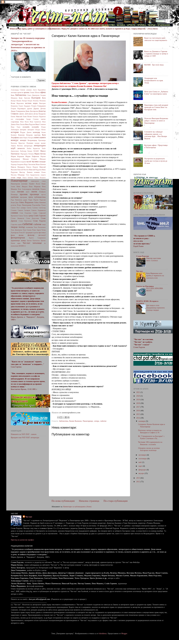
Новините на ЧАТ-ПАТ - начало (23, 434)
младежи (23, 161)
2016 (138, 410)
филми (21, 235)
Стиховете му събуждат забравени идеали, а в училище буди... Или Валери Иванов (155, 135)
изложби (35, 127)
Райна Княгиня (40, 202)
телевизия (29, 227)
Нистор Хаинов (25, 172)
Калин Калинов (75, 421)
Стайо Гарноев (40, 216)
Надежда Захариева (17, 164)
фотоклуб (42, 235)
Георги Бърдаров (24, 106)
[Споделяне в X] (63, 417)
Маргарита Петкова (27, 154)
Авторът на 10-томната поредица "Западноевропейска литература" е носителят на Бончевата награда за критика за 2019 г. (28, 44)
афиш (43, 92)
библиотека (63, 421)
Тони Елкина (27, 230)
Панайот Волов (34, 184)
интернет (31, 130)
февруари (143, 470)
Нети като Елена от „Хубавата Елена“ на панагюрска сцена (156, 93)
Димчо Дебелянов (26, 114)
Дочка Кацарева (39, 114)
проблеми (15, 197)
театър (21, 227)
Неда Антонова (29, 164)
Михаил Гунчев (30, 159)
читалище (37, 243)
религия (13, 205)
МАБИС (36, 151)
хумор (23, 240)
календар (36, 132)
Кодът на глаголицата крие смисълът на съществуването (155, 39)
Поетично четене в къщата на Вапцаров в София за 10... (149, 431)
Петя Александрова (24, 189)
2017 (138, 407)
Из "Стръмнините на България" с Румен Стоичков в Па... (151, 437)
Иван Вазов (24, 122)
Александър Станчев (18, 90)
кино (21, 138)
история (15, 132)
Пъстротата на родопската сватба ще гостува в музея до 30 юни (155, 161)
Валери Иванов (16, 101)
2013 (138, 478)
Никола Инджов (32, 167)
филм (13, 235)
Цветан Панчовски (33, 240)
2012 (138, 482)
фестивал (42, 233)
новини (37, 172)
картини (37, 135)
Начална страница (89, 500)
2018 (138, 403)
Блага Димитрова (34, 95)
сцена (20, 224)
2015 (138, 414)
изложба (26, 127)
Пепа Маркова (34, 186)
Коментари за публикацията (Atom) (77, 507)
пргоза (43, 194)
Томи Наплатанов (40, 227)
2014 (138, 418)
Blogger (124, 633)
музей (28, 162)
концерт (23, 140)
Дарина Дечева (39, 109)
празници (34, 194)
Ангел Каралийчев (39, 90)
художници (15, 240)
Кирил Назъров (28, 137)
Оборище (21, 175)
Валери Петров (27, 101)
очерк (19, 177)
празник (24, 194)
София (35, 213)
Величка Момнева (39, 101)
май (140, 462)
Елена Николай (16, 116)
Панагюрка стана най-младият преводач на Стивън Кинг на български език (156, 107)
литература (28, 146)
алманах (29, 90)
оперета (43, 175)
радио (25, 200)
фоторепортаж (18, 237)
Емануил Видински (39, 116)
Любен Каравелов (33, 148)
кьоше (43, 143)
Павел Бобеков (28, 177)
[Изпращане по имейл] (58, 417)
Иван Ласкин (20, 124)
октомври (143, 455)
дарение (29, 108)
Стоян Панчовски (25, 221)
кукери (37, 143)
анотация (14, 92)
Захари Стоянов (32, 119)
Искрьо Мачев (40, 129)
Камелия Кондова (25, 135)
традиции (29, 233)
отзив (13, 177)
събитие (103, 421)
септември (143, 458)
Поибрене (42, 192)
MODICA (22, 246)
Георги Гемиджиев (38, 106)
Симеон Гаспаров (24, 210)
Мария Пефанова (32, 156)
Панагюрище (88, 421)
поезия (20, 191)
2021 (138, 392)
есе (12, 119)
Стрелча (14, 224)
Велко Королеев (17, 103)
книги (43, 137)
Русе (18, 208)
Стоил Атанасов (17, 218)
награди (42, 162)
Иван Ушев (15, 127)
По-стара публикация (116, 500)
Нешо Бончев (41, 164)
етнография (19, 119)
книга (37, 137)
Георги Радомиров (18, 109)
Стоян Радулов (39, 221)
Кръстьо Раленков (26, 143)
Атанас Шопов (35, 92)
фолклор (31, 235)
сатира (96, 421)
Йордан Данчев (25, 132)
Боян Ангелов (24, 98)
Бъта (44, 98)
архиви (26, 92)
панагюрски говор (38, 181)
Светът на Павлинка (145, 286)
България (35, 98)
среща (30, 216)
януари (142, 473)
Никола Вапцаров (18, 167)
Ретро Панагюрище (24, 205)
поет (27, 192)
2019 (138, 399)
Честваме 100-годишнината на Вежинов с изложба (150, 443)
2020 (138, 396)
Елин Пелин (27, 116)
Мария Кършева (17, 156)
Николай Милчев (23, 169)
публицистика (40, 197)
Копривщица (32, 140)
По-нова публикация (63, 500)
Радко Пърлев (33, 200)
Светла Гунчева (32, 208)
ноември (142, 421)
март (141, 466)
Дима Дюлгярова (31, 111)
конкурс (15, 140)
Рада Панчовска (16, 200)
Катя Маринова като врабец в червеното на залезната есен (155, 275)
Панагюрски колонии (19, 184)
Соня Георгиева (25, 213)
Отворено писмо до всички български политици (149, 449)
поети (34, 191)
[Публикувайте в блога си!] (61, 417)
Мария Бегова (40, 154)
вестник (28, 103)
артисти (20, 92)
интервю (23, 130)
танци (44, 224)
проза (30, 197)
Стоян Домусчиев (32, 218)
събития (37, 224)
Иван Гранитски (35, 122)
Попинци (14, 194)
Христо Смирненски (37, 238)
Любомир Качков (26, 151)
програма (23, 197)
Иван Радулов (30, 124)
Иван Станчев (40, 124)
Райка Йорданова (26, 202)
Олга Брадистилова (32, 175)
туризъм (36, 232)
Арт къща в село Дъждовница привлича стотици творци (155, 307)
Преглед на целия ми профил (22, 540)
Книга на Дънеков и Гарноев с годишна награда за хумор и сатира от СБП (156, 53)
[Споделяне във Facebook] (66, 417)
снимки (14, 213)
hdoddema (103, 633)
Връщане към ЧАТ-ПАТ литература (25, 437)
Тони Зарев (36, 230)
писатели (35, 189)
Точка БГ (22, 232)
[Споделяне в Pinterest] (68, 417)
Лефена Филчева (17, 146)
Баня (12, 95)
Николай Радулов (35, 170)
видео (35, 103)
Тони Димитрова (16, 230)
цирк (18, 243)
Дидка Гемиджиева (18, 111)
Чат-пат (26, 243)
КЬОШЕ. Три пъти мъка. (154, 65)
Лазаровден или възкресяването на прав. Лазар (153, 80)
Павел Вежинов (40, 177)
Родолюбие (36, 205)
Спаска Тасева (23, 216)
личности (21, 148)
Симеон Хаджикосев (38, 210)
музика (35, 161)
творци (14, 227)
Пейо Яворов (22, 186)
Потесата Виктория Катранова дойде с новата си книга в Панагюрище (156, 120)
